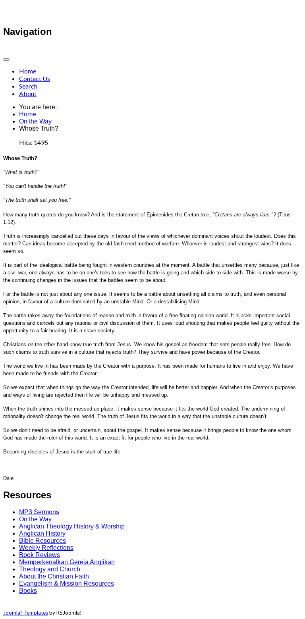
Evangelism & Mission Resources (66, 583)
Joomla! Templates (25, 612)
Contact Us (34, 78)
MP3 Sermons (39, 512)
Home (27, 71)
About (28, 93)
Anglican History (42, 533)
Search (28, 86)
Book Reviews (39, 555)
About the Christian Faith (54, 576)
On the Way (35, 121)
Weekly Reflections (46, 547)
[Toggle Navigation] (6, 59)
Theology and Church (49, 569)
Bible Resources (42, 540)
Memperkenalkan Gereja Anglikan (67, 562)
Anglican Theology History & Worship (72, 526)
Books (28, 590)
